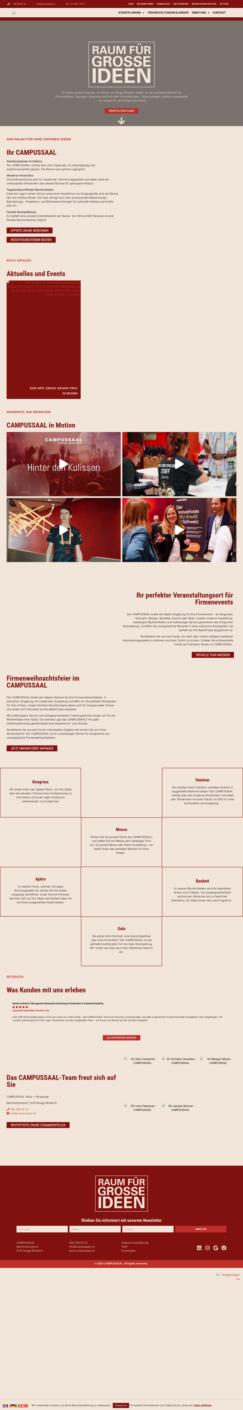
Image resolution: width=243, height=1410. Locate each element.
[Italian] (17, 1405)
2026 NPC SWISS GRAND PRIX (53, 388)
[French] (9, 1405)
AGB (124, 1246)
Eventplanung (130, 12)
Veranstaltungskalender (168, 12)
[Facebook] (224, 1247)
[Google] (215, 1247)
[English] (4, 1405)
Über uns (199, 12)
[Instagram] (207, 1247)
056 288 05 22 (78, 1242)
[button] (10, 1016)
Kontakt (219, 12)
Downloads (163, 4)
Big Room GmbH (145, 4)
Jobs (131, 4)
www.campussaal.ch (82, 1250)
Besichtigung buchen (204, 4)
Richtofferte (181, 4)
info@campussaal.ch (82, 1246)
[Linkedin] (199, 1247)
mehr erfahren (203, 1405)
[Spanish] (22, 1405)
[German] (13, 1405)
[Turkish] (26, 1405)
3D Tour (224, 4)
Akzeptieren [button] (121, 1405)
